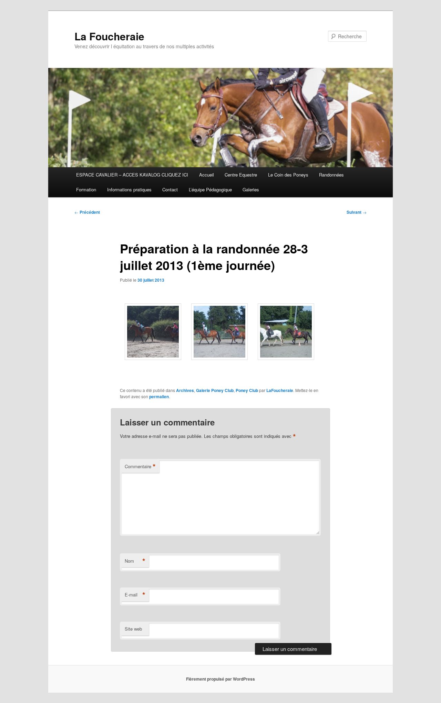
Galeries (251, 189)
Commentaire (140, 466)
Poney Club (247, 390)
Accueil (206, 174)
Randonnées (331, 174)
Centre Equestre (241, 174)
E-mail (135, 594)
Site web (133, 628)
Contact (170, 189)
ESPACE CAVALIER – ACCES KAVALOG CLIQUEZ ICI (132, 174)
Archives (185, 390)
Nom (135, 560)
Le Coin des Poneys (288, 174)
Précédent (87, 212)
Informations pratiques (129, 189)
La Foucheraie (109, 36)
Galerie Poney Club (215, 390)
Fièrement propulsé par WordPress (220, 679)
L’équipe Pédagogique (210, 189)
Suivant (357, 212)
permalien (159, 396)
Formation (86, 189)
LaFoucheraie (279, 390)
